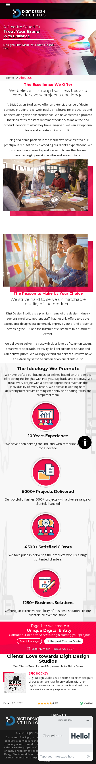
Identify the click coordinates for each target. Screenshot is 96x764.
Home (10, 78)
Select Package (29, 641)
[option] (48, 149)
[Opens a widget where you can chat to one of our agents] (65, 738)
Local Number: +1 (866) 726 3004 (52, 648)
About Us (25, 78)
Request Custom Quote (65, 641)
